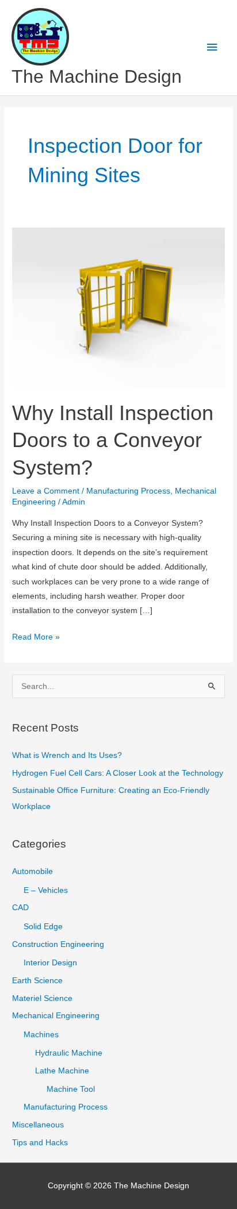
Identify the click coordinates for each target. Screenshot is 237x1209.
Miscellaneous (38, 1125)
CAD (20, 907)
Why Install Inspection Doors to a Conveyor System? (112, 440)
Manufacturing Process (128, 491)
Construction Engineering (58, 944)
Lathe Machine (62, 1070)
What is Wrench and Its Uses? (67, 755)
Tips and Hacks (40, 1142)
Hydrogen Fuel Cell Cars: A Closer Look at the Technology (117, 773)
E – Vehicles (46, 890)
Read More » (36, 638)
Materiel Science (42, 998)
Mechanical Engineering (56, 1015)
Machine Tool (71, 1089)
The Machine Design (97, 76)
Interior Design (50, 962)
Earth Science (37, 980)
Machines (41, 1034)
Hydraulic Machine (68, 1053)
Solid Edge (43, 926)
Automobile (32, 871)
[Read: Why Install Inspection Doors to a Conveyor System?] (118, 307)
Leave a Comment (45, 491)
